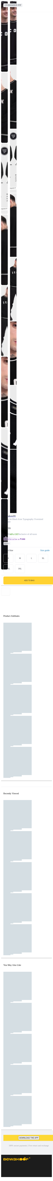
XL (43, 558)
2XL (8, 569)
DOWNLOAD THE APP (28, 1138)
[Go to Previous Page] (4, 6)
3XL (20, 569)
